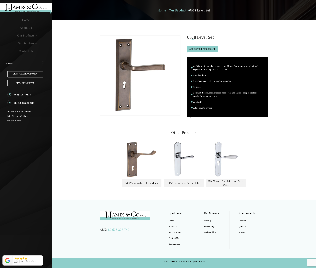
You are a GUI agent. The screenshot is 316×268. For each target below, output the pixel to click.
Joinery (242, 226)
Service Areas (175, 232)
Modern (242, 220)
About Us (26, 28)
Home (26, 20)
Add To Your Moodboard (202, 49)
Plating (207, 220)
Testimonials (174, 243)
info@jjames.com (24, 102)
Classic (242, 232)
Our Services (26, 43)
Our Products (25, 35)
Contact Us (26, 51)
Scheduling (209, 226)
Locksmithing (210, 232)
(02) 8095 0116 (22, 94)
